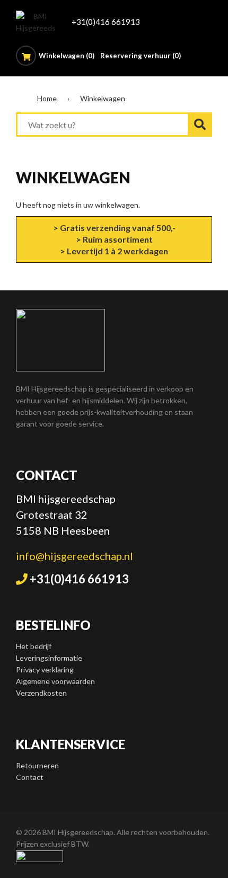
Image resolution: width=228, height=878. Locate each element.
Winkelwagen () (67, 55)
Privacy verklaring (45, 669)
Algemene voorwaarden (55, 681)
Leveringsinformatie (49, 657)
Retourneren (37, 765)
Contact (29, 777)
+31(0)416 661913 (106, 21)
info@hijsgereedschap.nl (74, 555)
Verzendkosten (41, 692)
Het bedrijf (33, 646)
